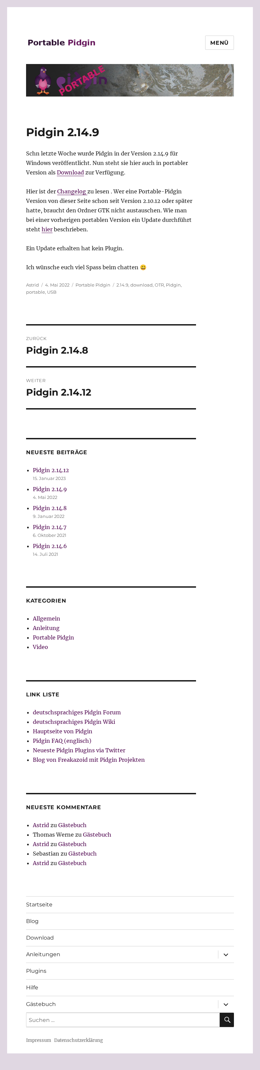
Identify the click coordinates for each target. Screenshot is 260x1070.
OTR (159, 285)
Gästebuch (72, 825)
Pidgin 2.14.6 (50, 546)
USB (52, 292)
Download (70, 172)
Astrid (32, 285)
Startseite (39, 904)
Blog (32, 921)
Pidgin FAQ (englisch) (62, 740)
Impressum (38, 1040)
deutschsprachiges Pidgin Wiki (74, 721)
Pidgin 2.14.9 (50, 489)
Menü (219, 43)
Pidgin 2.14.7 (49, 527)
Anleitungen (43, 954)
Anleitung (46, 628)
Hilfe (32, 987)
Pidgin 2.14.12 (51, 470)
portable (35, 292)
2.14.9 (122, 285)
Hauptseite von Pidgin (62, 731)
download (141, 285)
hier (47, 229)
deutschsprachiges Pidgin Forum (77, 712)
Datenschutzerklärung (78, 1040)
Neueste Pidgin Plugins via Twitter (79, 750)
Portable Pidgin (92, 285)
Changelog (72, 191)
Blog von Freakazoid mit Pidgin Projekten (89, 759)
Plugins (36, 971)
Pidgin (173, 285)
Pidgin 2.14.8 (50, 508)
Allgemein (46, 618)
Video (40, 647)
